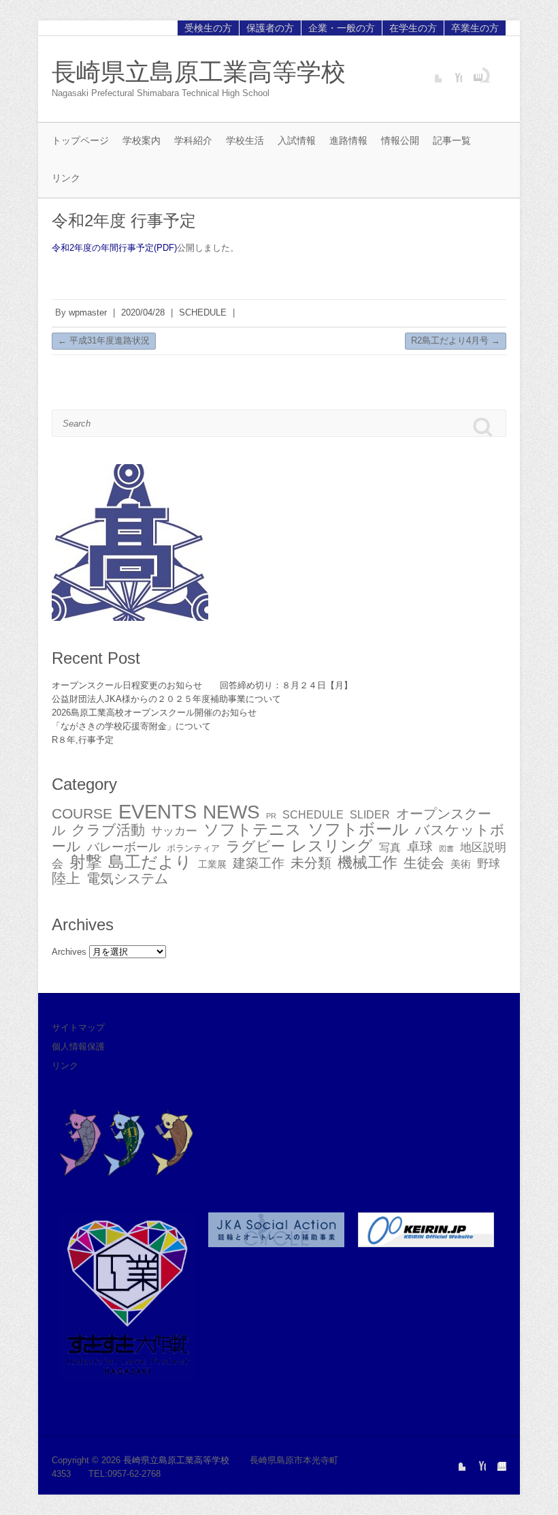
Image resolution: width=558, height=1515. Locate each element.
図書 (446, 848)
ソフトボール (358, 829)
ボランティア (193, 848)
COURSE (82, 813)
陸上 (66, 878)
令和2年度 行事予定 (124, 220)
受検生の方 (208, 27)
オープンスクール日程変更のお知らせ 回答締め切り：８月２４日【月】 (202, 685)
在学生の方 (413, 27)
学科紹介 (193, 140)
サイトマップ (78, 1027)
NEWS (231, 812)
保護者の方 (270, 27)
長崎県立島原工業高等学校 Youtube (452, 72)
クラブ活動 (108, 830)
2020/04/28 (143, 312)
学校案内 (141, 140)
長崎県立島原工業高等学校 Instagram (472, 72)
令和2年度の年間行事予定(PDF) (114, 248)
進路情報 (348, 140)
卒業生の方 (475, 27)
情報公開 (400, 140)
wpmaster (88, 312)
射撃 (85, 862)
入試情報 (297, 140)
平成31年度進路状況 (104, 340)
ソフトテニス (252, 829)
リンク (66, 177)
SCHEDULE (203, 312)
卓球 (420, 847)
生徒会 (424, 862)
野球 (488, 863)
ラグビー (255, 846)
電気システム (127, 878)
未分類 (311, 862)
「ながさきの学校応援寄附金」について (131, 726)
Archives (69, 952)
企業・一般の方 (341, 27)
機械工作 (367, 862)
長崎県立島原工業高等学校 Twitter (431, 72)
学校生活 (245, 140)
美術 (460, 864)
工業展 (212, 864)
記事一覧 (452, 140)
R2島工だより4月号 (455, 340)
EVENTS (157, 811)
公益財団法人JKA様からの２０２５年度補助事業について (166, 699)
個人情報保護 (78, 1046)
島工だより (150, 862)
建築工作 (258, 863)
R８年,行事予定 (83, 740)
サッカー (174, 831)
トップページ (80, 140)
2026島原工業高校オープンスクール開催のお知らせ (154, 712)
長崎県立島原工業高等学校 (199, 72)
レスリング (332, 846)
